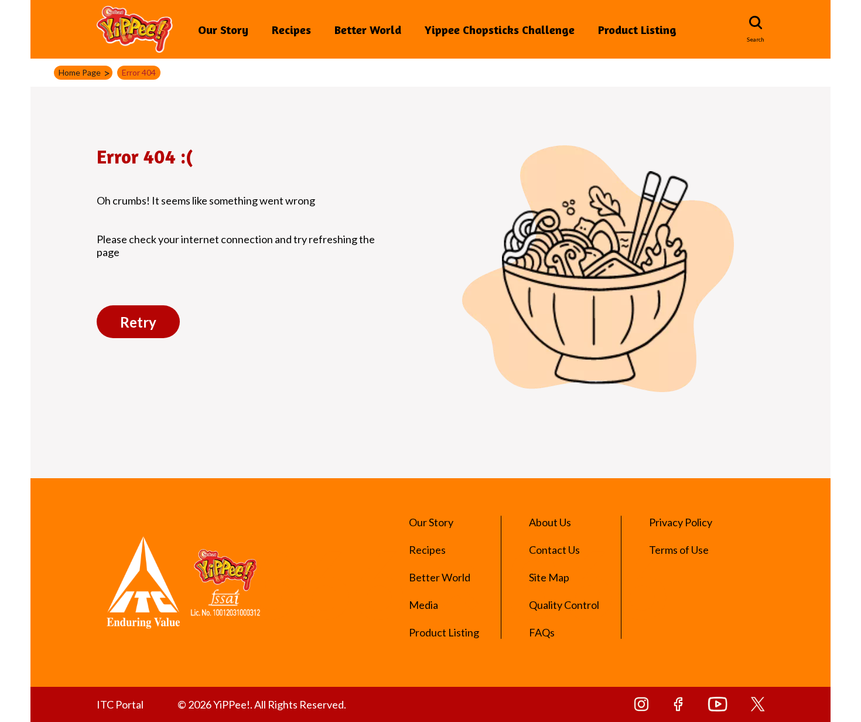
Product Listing (637, 29)
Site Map (549, 577)
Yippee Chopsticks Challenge (500, 29)
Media (423, 604)
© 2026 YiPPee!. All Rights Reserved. (261, 704)
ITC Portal (120, 704)
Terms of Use (679, 549)
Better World (367, 29)
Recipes (291, 29)
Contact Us (554, 549)
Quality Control (564, 604)
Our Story (223, 29)
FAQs (542, 632)
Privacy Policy (680, 522)
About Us (550, 522)
